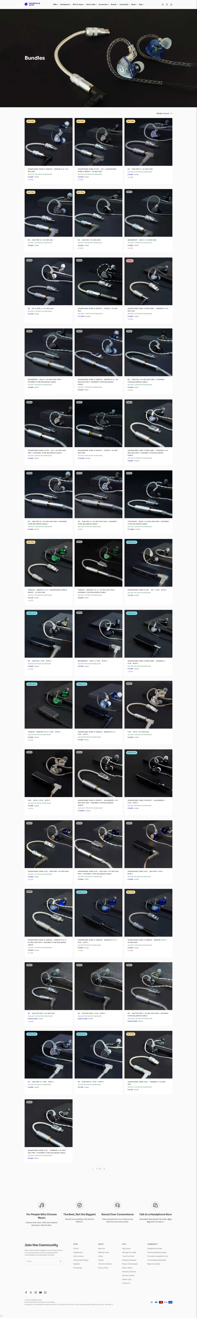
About (133, 4)
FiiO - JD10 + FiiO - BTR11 (39, 800)
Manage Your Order (129, 1252)
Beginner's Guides (153, 1264)
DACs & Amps (78, 4)
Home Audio (90, 4)
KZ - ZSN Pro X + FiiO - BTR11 (91, 1082)
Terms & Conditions (105, 1264)
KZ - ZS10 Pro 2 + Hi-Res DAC (41, 308)
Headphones (64, 4)
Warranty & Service (129, 1272)
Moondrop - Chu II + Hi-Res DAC (142, 240)
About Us (101, 1249)
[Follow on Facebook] (26, 1292)
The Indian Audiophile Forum (157, 1256)
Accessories (103, 4)
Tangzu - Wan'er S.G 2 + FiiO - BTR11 (44, 732)
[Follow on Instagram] (35, 1292)
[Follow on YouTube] (40, 1292)
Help (140, 4)
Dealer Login (126, 1279)
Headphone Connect (154, 1249)
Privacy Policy (103, 1268)
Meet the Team (103, 1252)
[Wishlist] (1, 1316)
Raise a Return (127, 1268)
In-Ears (75, 1249)
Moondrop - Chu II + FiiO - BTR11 (93, 661)
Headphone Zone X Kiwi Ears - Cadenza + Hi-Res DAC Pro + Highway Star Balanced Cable (148, 453)
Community (124, 4)
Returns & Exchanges (129, 1264)
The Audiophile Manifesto (156, 1260)
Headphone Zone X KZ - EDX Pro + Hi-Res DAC (48, 871)
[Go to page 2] (104, 1168)
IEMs (55, 4)
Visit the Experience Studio (157, 1252)
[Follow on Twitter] (30, 1292)
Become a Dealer (128, 1275)
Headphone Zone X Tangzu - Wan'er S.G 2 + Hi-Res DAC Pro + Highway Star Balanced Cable (47, 942)
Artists (100, 1256)
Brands (113, 4)
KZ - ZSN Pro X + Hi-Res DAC (40, 240)
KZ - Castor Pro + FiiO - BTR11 (92, 1013)
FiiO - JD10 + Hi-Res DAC (138, 732)
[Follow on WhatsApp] (45, 1292)
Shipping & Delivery (129, 1260)
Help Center (126, 1249)
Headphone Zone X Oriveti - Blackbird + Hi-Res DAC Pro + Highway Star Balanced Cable (98, 803)
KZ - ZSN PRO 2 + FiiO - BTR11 (41, 1082)
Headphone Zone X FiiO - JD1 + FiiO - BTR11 (147, 590)
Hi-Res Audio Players (80, 1260)
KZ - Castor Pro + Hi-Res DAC (41, 1013)
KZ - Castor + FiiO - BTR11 (40, 661)
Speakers (76, 1264)
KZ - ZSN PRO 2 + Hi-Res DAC (140, 169)
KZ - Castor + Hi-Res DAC (89, 240)
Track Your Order (128, 1256)
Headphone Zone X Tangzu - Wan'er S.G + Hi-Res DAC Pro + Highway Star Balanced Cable (98, 382)
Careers (101, 1260)
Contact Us (126, 1283)
